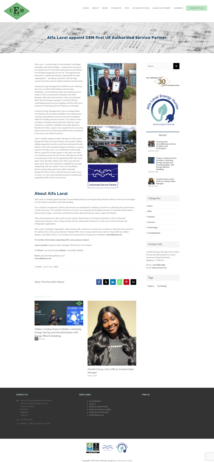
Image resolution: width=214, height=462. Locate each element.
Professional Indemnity (99, 412)
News (56, 267)
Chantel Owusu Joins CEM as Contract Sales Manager (165, 181)
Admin (39, 267)
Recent (163, 135)
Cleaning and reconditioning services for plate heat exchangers (166, 145)
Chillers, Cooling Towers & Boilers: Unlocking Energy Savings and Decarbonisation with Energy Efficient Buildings (58, 332)
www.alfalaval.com (114, 235)
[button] (36, 339)
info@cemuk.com (159, 268)
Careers (92, 404)
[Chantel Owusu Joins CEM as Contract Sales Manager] (151, 179)
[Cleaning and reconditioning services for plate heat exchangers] (151, 142)
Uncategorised (154, 233)
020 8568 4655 (159, 265)
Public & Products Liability (100, 409)
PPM (149, 211)
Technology (153, 227)
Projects (151, 217)
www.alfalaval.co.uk (43, 258)
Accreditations (95, 401)
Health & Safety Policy (98, 407)
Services (151, 222)
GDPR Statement (96, 415)
